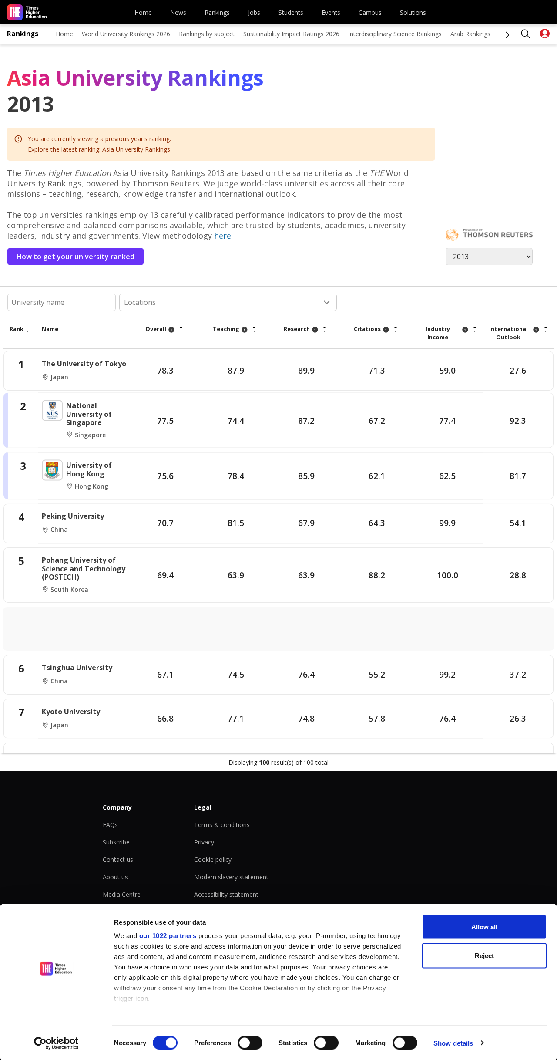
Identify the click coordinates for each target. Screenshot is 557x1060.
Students (290, 12)
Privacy (204, 842)
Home (143, 12)
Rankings (217, 12)
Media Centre (122, 894)
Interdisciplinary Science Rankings (395, 34)
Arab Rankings (470, 34)
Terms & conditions (222, 824)
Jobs (254, 12)
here (222, 235)
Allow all (484, 927)
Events (331, 12)
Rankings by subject (207, 34)
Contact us (118, 859)
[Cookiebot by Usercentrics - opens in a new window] (56, 1043)
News (178, 12)
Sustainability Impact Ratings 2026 (291, 34)
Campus (370, 12)
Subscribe (116, 842)
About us (115, 877)
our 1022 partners (168, 935)
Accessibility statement (226, 894)
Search (525, 34)
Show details (453, 1042)
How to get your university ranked (75, 256)
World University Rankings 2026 (126, 34)
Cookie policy (213, 859)
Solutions (413, 12)
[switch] (250, 1043)
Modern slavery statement (231, 877)
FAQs (110, 824)
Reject (484, 955)
